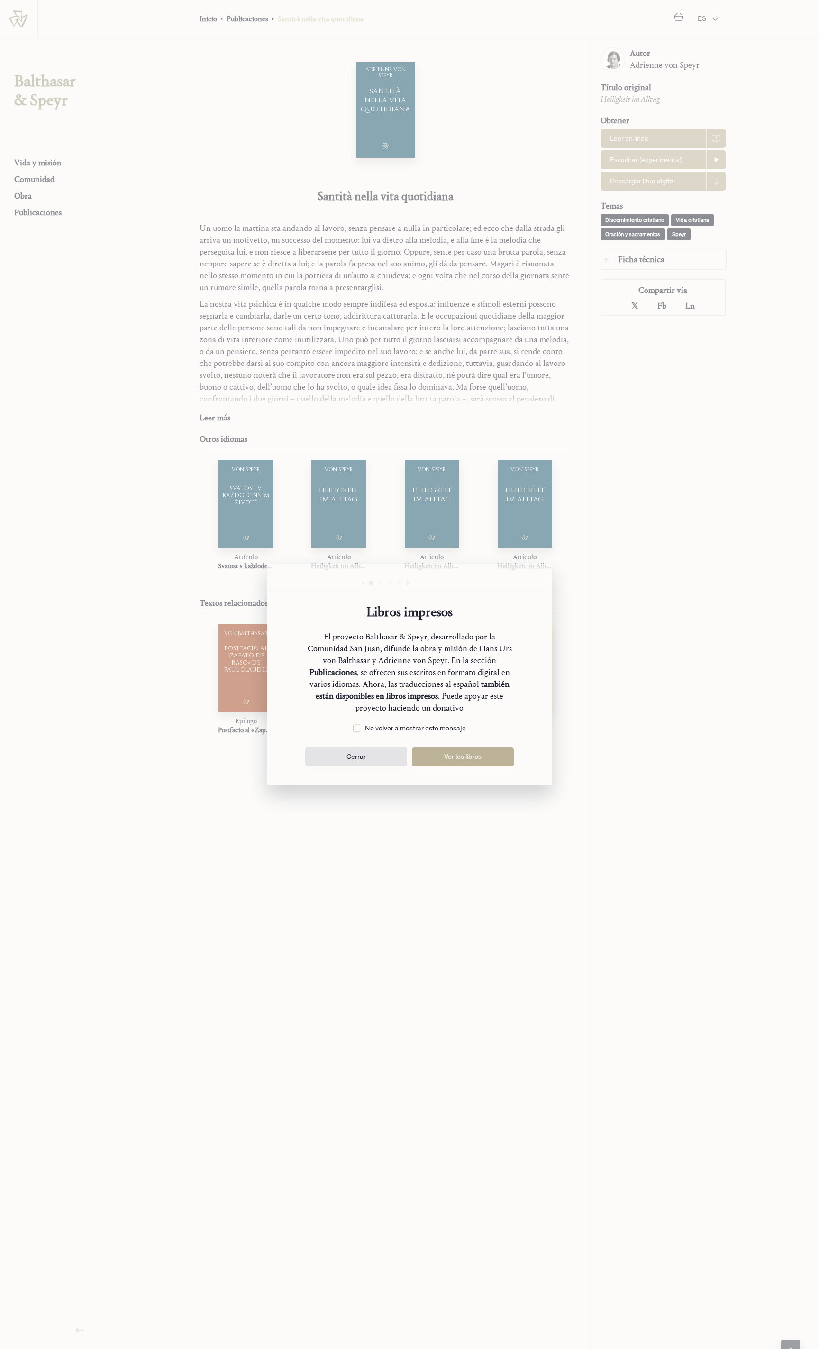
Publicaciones (333, 672)
